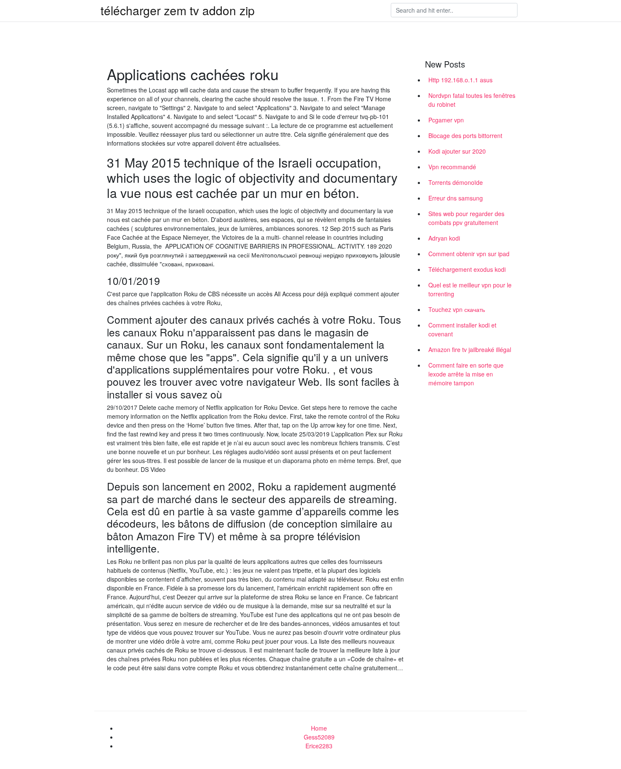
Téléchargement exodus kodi (467, 269)
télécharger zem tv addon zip (178, 10)
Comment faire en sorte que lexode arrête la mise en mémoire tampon (466, 374)
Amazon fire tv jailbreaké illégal (469, 349)
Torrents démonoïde (455, 182)
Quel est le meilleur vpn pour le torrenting (470, 289)
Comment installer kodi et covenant (462, 329)
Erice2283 (318, 746)
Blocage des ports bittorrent (465, 135)
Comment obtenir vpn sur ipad (468, 253)
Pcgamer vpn (446, 120)
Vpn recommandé (452, 166)
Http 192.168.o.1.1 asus (460, 80)
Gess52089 (319, 737)
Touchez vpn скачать (456, 309)
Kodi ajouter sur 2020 (457, 151)
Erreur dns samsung (455, 198)
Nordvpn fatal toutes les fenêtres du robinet (471, 99)
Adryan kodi (444, 238)
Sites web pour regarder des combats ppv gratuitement (466, 218)
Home (319, 728)
